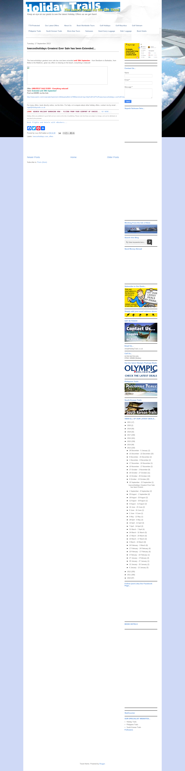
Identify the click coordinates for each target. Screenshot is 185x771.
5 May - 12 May (135, 517)
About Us (67, 26)
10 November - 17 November (140, 466)
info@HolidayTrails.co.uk (134, 349)
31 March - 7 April (136, 529)
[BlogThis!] (66, 133)
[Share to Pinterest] (73, 133)
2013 (129, 448)
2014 (129, 445)
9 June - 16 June (135, 510)
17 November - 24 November (140, 463)
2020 (129, 425)
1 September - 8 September (139, 491)
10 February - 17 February (139, 552)
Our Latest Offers (52, 26)
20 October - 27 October (138, 473)
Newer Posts (33, 157)
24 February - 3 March (137, 545)
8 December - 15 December (139, 457)
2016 (129, 438)
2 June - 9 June (135, 513)
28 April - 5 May (135, 520)
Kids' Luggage (126, 31)
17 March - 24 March (137, 536)
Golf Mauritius (121, 26)
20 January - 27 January (138, 561)
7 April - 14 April (135, 526)
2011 (129, 575)
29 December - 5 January (138, 450)
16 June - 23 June (136, 507)
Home (73, 157)
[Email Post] (59, 133)
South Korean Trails (54, 31)
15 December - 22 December (140, 454)
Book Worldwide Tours (86, 26)
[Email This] (64, 133)
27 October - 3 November (138, 470)
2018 (129, 432)
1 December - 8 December (139, 460)
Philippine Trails (34, 31)
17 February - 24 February (139, 548)
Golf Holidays (105, 26)
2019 (129, 429)
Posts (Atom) (42, 162)
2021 (129, 422)
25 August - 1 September (138, 494)
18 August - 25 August (137, 497)
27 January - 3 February (138, 558)
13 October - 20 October (138, 476)
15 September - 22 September (140, 482)
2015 (129, 441)
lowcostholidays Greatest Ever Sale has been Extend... (142, 486)
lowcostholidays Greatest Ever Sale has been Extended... (61, 48)
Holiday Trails (132, 722)
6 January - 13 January (137, 568)
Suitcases (89, 31)
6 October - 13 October (137, 479)
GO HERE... (107, 112)
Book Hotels (141, 31)
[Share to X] (68, 133)
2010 (129, 578)
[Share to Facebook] (71, 133)
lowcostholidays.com (40, 136)
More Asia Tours (73, 31)
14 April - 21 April (135, 523)
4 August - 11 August (137, 504)
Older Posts (113, 157)
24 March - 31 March (137, 532)
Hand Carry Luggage (106, 31)
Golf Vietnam (137, 26)
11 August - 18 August (137, 501)
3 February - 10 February (138, 555)
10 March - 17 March (137, 539)
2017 (129, 435)
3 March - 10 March (136, 542)
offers (51, 136)
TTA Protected (34, 26)
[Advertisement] (73, 146)
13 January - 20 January (138, 564)
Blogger (102, 764)
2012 (129, 572)
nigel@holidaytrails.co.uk (36, 107)
